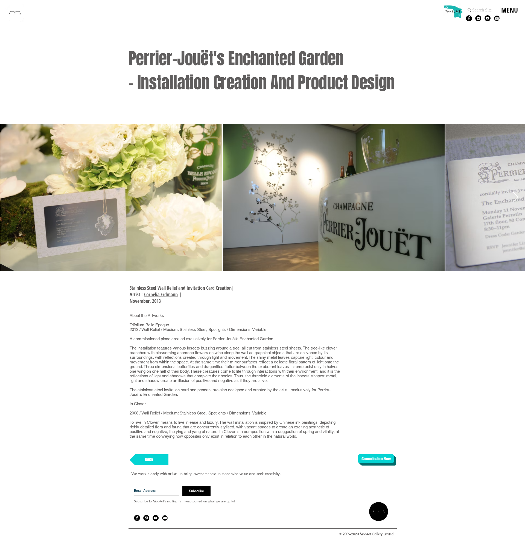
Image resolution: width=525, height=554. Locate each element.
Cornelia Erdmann (161, 294)
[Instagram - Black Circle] (478, 18)
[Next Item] (515, 197)
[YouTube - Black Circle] (488, 18)
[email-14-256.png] (497, 18)
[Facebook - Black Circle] (469, 18)
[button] (509, 16)
